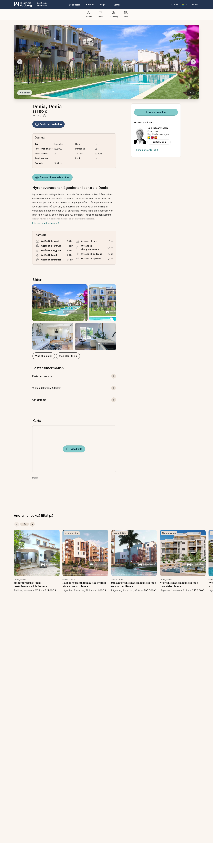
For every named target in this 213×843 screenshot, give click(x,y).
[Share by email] (39, 115)
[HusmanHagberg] (30, 4)
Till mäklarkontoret (145, 149)
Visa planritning (68, 355)
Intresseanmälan (156, 112)
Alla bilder (25, 92)
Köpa (88, 4)
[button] (74, 317)
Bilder (100, 17)
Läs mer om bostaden (44, 223)
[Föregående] (16, 524)
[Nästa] (32, 524)
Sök (176, 4)
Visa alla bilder (43, 355)
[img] (149, 137)
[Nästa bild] (193, 61)
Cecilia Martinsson (158, 127)
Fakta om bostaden (51, 124)
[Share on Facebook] (34, 115)
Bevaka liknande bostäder (55, 177)
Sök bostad (74, 4)
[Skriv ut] (44, 115)
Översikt (88, 17)
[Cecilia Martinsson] (140, 135)
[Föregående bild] (19, 61)
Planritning (113, 17)
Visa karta (76, 449)
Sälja (102, 4)
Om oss (194, 4)
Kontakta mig (159, 142)
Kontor (116, 4)
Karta (126, 17)
